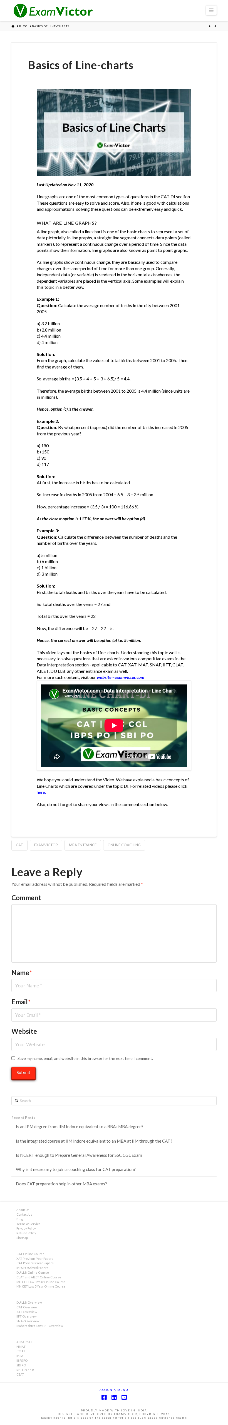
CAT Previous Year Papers (35, 1263)
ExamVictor (46, 845)
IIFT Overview (26, 1316)
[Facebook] (103, 1397)
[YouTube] (124, 1397)
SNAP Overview (27, 1321)
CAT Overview (27, 1307)
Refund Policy (26, 1233)
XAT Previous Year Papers (34, 1258)
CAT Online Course (30, 1254)
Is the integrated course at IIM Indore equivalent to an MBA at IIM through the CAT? (94, 1140)
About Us (22, 1209)
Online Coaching (124, 845)
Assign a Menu (114, 1389)
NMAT (21, 1346)
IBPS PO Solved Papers (32, 1268)
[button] (211, 10)
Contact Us (24, 1214)
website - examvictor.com (120, 677)
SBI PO (21, 1365)
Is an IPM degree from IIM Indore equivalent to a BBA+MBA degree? (79, 1126)
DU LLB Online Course (32, 1272)
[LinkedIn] (114, 1397)
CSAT (20, 1374)
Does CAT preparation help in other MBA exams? (61, 1183)
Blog (19, 1219)
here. (41, 792)
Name (21, 973)
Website (24, 1031)
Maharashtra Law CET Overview (39, 1326)
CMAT (20, 1351)
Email (21, 1002)
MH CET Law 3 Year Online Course (41, 1282)
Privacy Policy (26, 1228)
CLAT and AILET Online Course (38, 1277)
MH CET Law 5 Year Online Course (41, 1286)
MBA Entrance (82, 845)
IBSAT (20, 1356)
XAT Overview (26, 1312)
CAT (19, 845)
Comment (26, 898)
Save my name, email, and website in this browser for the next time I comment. (85, 1058)
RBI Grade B (25, 1370)
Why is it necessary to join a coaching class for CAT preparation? (76, 1169)
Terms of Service (28, 1224)
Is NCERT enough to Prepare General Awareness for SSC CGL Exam (79, 1155)
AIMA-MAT (24, 1342)
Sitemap (22, 1238)
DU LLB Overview (29, 1302)
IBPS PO (22, 1360)
